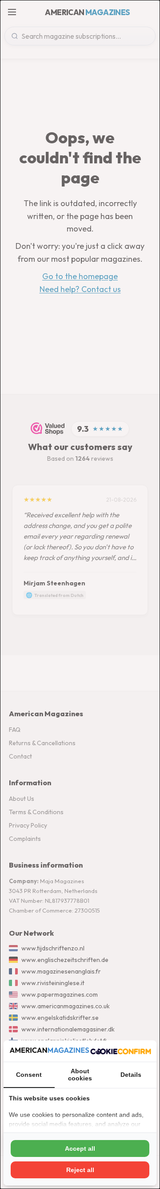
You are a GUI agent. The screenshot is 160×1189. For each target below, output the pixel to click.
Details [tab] (130, 1074)
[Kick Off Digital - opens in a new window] (120, 1051)
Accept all (80, 1148)
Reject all (80, 1169)
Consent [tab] (29, 1074)
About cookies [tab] (80, 1074)
